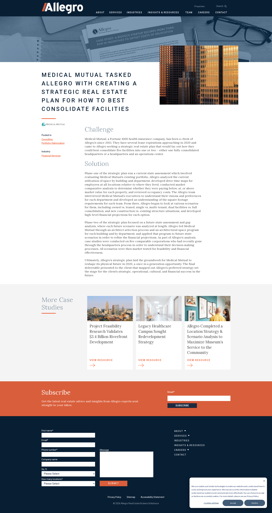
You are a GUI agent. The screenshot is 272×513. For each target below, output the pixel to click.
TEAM (189, 12)
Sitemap (131, 497)
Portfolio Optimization (53, 143)
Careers (180, 450)
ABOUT (100, 12)
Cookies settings (211, 503)
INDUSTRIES (134, 12)
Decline (255, 503)
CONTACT (221, 12)
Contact (180, 454)
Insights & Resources (189, 445)
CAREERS (204, 12)
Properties (199, 6)
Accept (233, 503)
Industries (182, 440)
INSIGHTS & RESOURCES (163, 12)
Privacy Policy (114, 497)
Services (180, 436)
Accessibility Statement (152, 497)
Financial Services (51, 156)
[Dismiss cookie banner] (264, 481)
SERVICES (115, 12)
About (178, 431)
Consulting (47, 139)
